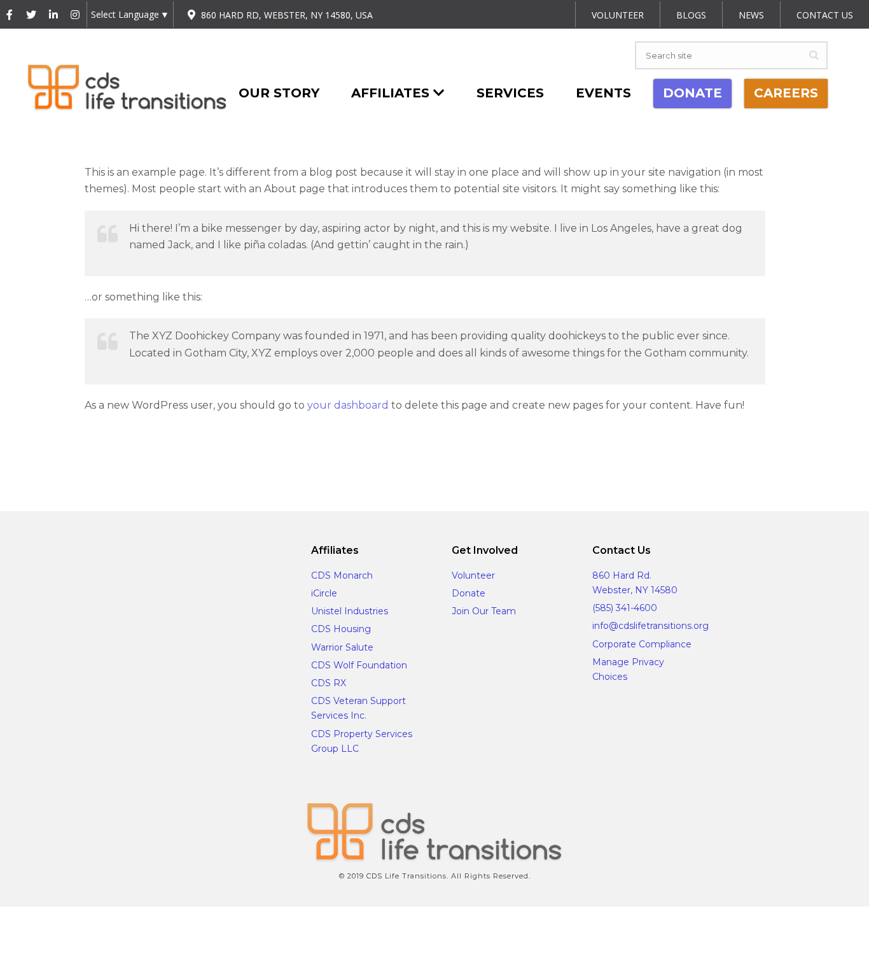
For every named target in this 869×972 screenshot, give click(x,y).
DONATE (692, 93)
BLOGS (691, 15)
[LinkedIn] (53, 15)
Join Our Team (484, 611)
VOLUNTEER (618, 15)
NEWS (751, 15)
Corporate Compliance (642, 644)
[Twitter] (31, 15)
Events (603, 93)
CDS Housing (341, 629)
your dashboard (348, 405)
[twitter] (138, 450)
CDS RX (328, 683)
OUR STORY (279, 93)
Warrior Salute (342, 647)
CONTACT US (824, 15)
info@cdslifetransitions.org (650, 625)
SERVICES (510, 93)
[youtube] (245, 450)
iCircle (324, 593)
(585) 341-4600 (624, 608)
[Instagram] (75, 15)
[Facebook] (9, 15)
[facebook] (102, 450)
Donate (468, 593)
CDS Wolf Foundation (359, 665)
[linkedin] (173, 450)
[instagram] (209, 450)
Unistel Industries (349, 611)
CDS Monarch (342, 575)
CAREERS (786, 93)
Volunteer (473, 575)
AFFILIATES (392, 93)
